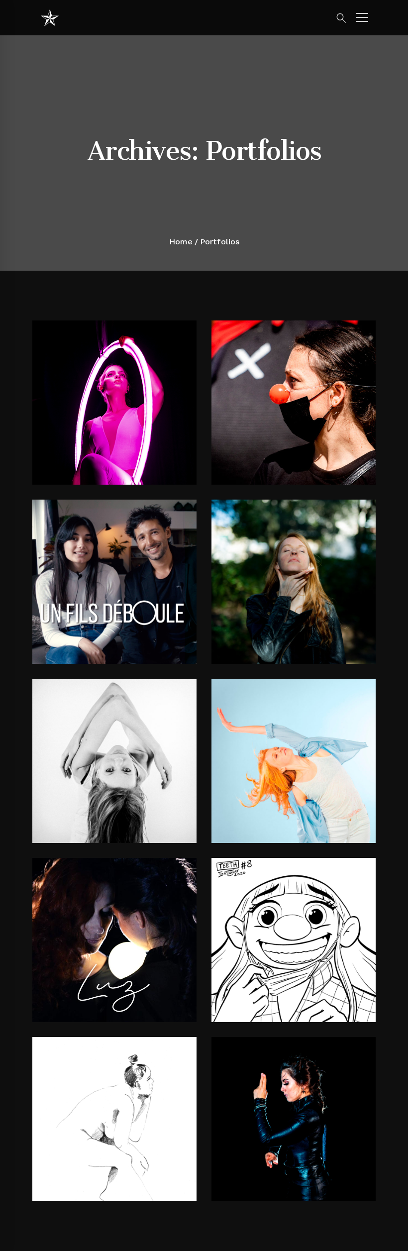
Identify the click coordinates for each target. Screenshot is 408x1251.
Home (181, 241)
